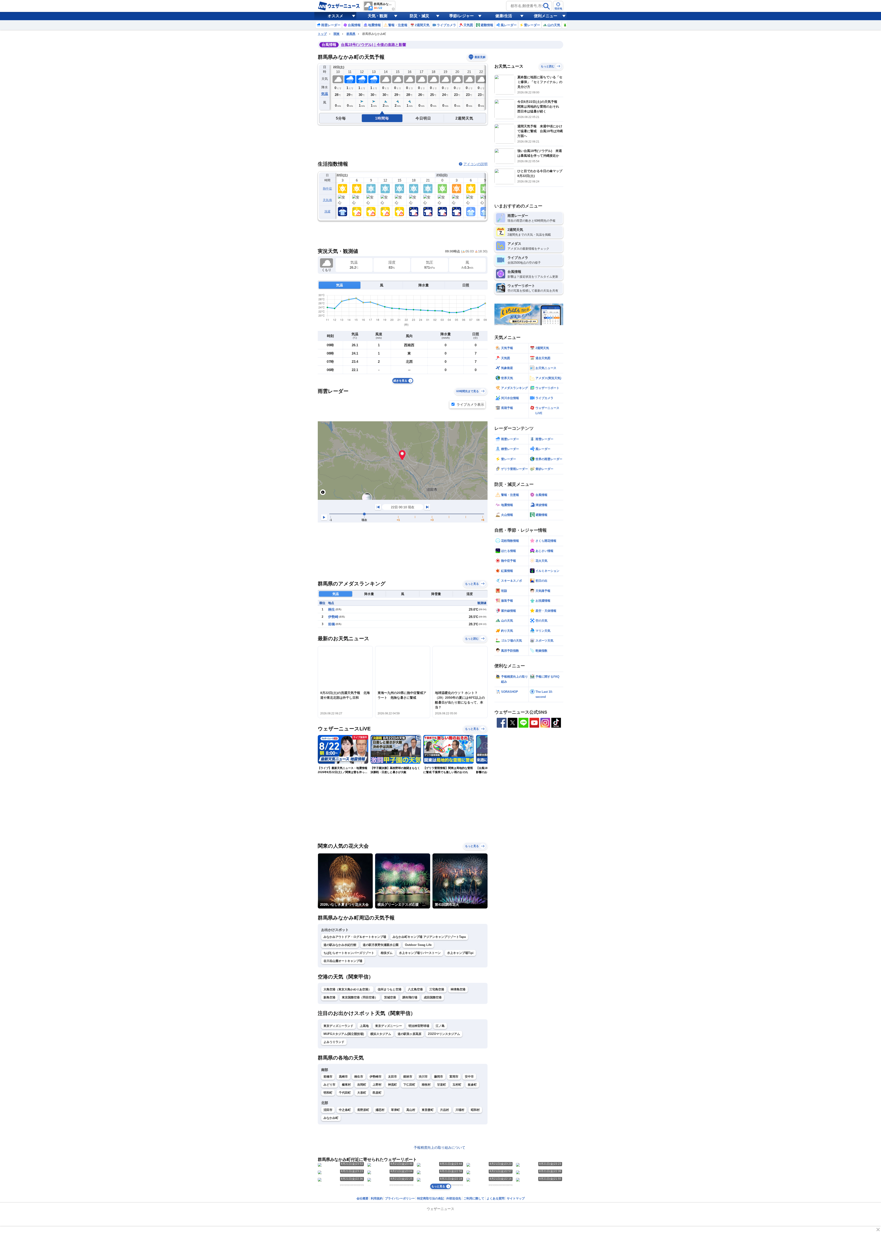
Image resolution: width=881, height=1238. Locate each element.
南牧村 (426, 1084)
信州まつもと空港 (389, 989)
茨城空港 (390, 997)
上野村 (377, 1084)
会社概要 (362, 1198)
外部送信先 (453, 1198)
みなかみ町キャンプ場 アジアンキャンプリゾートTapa (429, 937)
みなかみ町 (330, 1118)
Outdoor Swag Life (418, 945)
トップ (322, 34)
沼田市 (327, 1110)
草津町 (395, 1110)
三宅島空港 (436, 989)
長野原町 (363, 1110)
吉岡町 (361, 1084)
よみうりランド (333, 1042)
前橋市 (327, 1076)
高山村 (410, 1110)
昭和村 (475, 1110)
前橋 (331, 624)
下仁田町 (409, 1084)
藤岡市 (438, 1076)
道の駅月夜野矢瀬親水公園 (381, 945)
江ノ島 (440, 1026)
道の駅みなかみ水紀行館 (339, 945)
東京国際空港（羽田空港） (360, 997)
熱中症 (327, 188)
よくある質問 (496, 1198)
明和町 (327, 1092)
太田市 (392, 1076)
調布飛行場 (409, 997)
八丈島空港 (415, 989)
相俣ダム (387, 953)
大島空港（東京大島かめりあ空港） (347, 989)
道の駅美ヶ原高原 (409, 1034)
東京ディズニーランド (338, 1026)
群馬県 (350, 34)
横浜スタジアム (380, 1034)
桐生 (331, 609)
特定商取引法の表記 (430, 1198)
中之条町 (345, 1110)
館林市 (407, 1076)
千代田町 (345, 1092)
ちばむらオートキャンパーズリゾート (348, 953)
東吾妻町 (428, 1110)
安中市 (469, 1076)
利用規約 (377, 1198)
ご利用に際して (473, 1198)
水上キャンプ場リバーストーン (420, 953)
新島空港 (329, 997)
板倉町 (472, 1084)
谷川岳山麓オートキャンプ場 (342, 961)
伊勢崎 (333, 616)
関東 (337, 34)
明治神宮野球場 (418, 1026)
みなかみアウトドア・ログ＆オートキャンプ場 (354, 937)
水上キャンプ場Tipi (460, 953)
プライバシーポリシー (400, 1198)
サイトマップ (516, 1198)
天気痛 (327, 199)
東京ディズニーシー (388, 1026)
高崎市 (343, 1076)
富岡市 (453, 1076)
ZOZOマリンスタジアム (444, 1034)
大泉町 (361, 1092)
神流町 (392, 1084)
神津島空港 (458, 989)
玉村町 (456, 1084)
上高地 (364, 1026)
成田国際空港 (433, 997)
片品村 (444, 1110)
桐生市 (358, 1076)
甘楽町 (441, 1084)
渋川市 (423, 1076)
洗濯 (327, 211)
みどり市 (329, 1084)
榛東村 (346, 1084)
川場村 (459, 1110)
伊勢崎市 (376, 1076)
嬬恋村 (380, 1110)
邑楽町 (377, 1092)
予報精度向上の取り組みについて (439, 1147)
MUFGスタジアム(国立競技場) (343, 1034)
